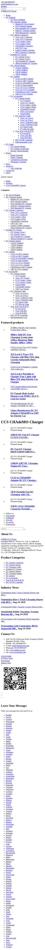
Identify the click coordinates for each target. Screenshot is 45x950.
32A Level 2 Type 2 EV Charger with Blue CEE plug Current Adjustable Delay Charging (25, 358)
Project (8, 153)
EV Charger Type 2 (22, 59)
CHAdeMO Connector (24, 46)
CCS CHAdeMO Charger (16, 185)
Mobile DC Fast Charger (24, 24)
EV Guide (10, 144)
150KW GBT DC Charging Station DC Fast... (24, 464)
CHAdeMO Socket (27, 109)
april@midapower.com (20, 646)
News (8, 164)
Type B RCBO (26, 138)
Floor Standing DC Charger (25, 28)
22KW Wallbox (21, 74)
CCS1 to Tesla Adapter (24, 85)
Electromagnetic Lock (23, 142)
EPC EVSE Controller (24, 140)
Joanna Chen (6, 663)
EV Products (10, 17)
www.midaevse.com (17, 650)
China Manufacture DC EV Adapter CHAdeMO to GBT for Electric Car (25, 413)
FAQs (8, 173)
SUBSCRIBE (6, 656)
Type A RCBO (26, 136)
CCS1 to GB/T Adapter (24, 79)
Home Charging (17, 155)
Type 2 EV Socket (27, 103)
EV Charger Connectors (20, 149)
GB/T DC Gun (21, 48)
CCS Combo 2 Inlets (28, 107)
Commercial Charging (19, 160)
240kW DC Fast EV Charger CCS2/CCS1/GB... (25, 436)
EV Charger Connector (19, 35)
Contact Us (10, 171)
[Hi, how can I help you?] (3, 701)
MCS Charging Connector (25, 52)
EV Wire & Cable (27, 129)
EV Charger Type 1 (22, 57)
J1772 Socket (25, 101)
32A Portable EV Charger (25, 61)
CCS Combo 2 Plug (23, 44)
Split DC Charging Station (25, 31)
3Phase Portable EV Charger (26, 63)
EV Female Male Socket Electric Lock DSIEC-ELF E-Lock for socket (25, 396)
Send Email (5, 661)
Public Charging (17, 157)
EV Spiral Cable (26, 127)
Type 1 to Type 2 (26, 118)
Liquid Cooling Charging (25, 50)
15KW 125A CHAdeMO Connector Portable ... (23, 507)
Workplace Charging (18, 162)
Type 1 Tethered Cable (28, 122)
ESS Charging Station (23, 26)
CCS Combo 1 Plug (23, 41)
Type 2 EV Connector (23, 39)
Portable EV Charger (19, 55)
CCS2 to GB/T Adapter (24, 81)
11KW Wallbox (21, 72)
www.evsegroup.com (18, 652)
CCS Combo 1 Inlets (28, 105)
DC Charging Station (19, 22)
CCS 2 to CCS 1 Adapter (25, 90)
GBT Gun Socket (27, 111)
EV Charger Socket (22, 98)
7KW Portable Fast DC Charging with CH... (22, 493)
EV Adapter (15, 76)
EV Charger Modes (18, 146)
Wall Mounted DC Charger (25, 33)
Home (8, 15)
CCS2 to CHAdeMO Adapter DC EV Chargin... (24, 479)
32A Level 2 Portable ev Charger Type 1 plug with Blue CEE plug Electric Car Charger (24, 378)
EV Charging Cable (22, 116)
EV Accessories (17, 96)
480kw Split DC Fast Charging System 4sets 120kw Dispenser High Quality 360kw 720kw (22, 338)
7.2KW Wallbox (21, 70)
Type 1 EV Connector (23, 37)
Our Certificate (16, 168)
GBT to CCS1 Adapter (24, 94)
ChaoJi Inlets (25, 114)
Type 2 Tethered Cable (28, 125)
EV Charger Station (18, 66)
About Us (9, 166)
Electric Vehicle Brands (19, 151)
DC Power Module (18, 20)
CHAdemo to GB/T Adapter (26, 92)
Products (9, 183)
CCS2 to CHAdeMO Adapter (26, 83)
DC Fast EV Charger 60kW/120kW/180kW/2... (23, 450)
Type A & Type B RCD (24, 131)
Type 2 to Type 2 (26, 120)
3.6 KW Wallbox (21, 68)
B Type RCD (25, 133)
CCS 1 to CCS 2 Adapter (25, 87)
